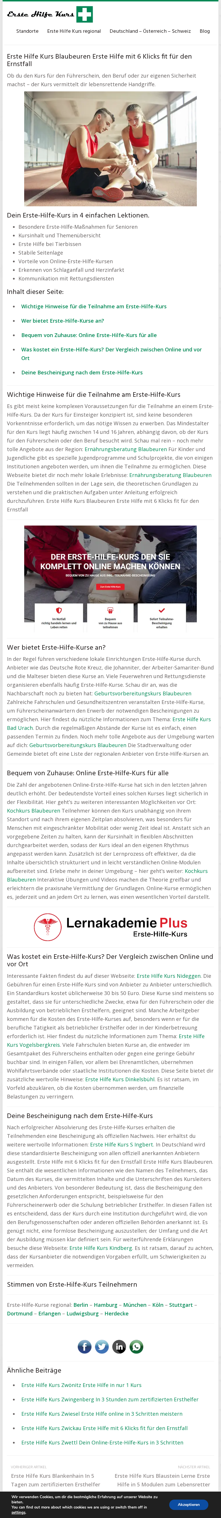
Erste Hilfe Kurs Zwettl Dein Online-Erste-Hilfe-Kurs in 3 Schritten (102, 1442)
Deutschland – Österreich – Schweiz (150, 31)
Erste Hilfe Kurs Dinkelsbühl (120, 1079)
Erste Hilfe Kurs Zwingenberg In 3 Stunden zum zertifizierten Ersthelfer (110, 1399)
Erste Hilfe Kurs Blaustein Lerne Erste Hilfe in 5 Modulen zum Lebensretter (162, 1476)
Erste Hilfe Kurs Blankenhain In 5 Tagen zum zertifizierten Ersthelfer (55, 1476)
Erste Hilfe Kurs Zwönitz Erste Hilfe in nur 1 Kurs (81, 1385)
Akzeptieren (189, 1504)
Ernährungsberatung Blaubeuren (126, 449)
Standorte (27, 31)
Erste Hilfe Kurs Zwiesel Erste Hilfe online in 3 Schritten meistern (101, 1413)
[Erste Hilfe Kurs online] (50, 14)
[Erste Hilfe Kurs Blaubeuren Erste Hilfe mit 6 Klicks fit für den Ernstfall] (110, 148)
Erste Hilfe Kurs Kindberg (100, 1247)
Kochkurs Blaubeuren (33, 810)
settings (18, 1512)
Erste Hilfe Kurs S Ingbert (121, 1144)
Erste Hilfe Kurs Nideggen (169, 975)
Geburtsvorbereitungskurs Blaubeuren (142, 693)
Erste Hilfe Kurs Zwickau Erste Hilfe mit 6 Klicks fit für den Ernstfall (104, 1428)
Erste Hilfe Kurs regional (74, 31)
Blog (205, 31)
